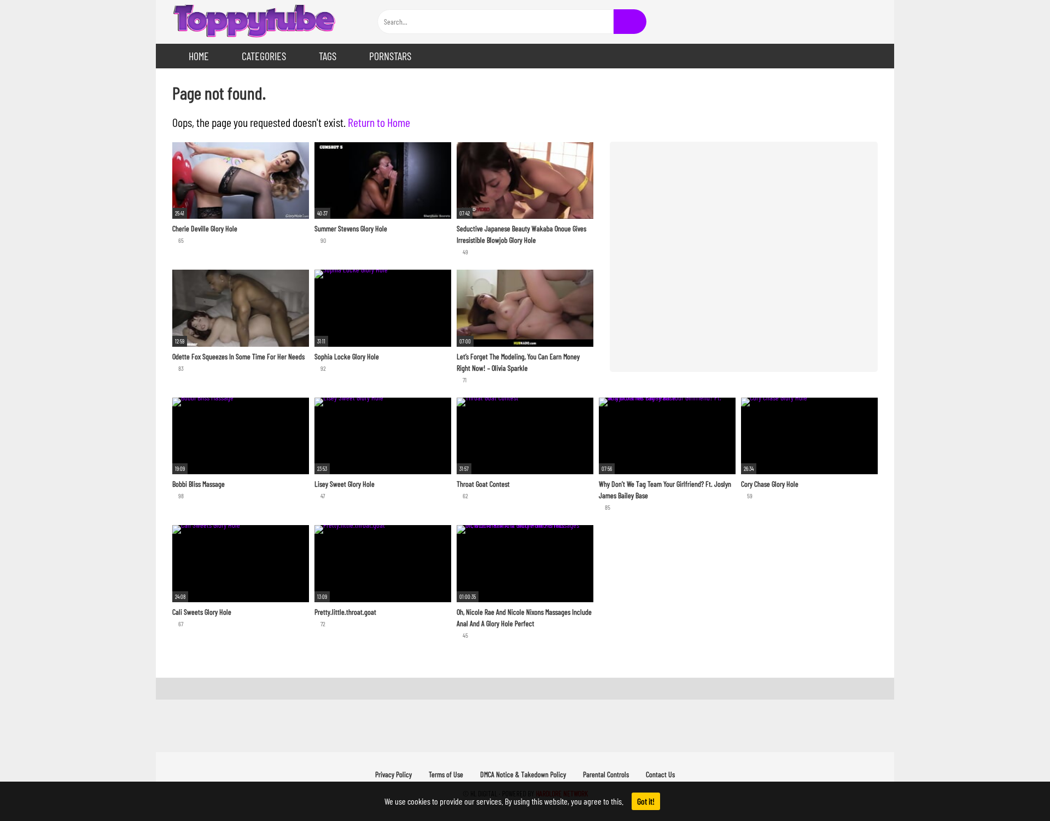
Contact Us (660, 774)
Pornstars (390, 55)
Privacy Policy (393, 774)
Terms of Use (446, 774)
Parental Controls (606, 774)
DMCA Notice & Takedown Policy (523, 774)
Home (199, 55)
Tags (327, 55)
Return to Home (379, 122)
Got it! (646, 801)
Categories (264, 55)
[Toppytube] (254, 22)
